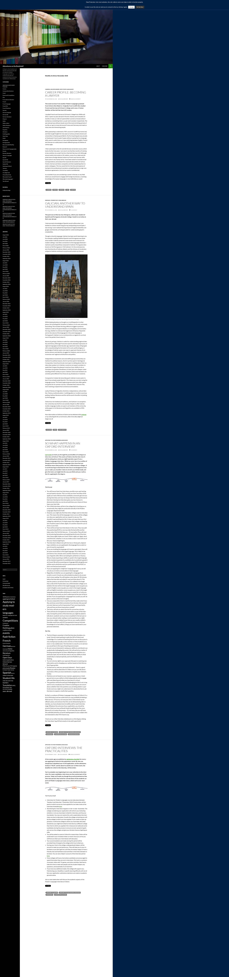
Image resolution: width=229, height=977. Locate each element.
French (55, 189)
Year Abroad (62, 200)
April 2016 (5, 501)
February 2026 (6, 247)
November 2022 (6, 331)
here (60, 806)
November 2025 (6, 254)
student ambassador (8, 675)
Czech (4, 93)
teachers (5, 683)
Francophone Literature (8, 99)
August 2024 (6, 286)
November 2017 (6, 460)
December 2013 (6, 561)
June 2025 (5, 265)
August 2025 (6, 260)
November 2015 (6, 512)
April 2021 (5, 372)
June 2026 (5, 239)
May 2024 (5, 293)
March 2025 (5, 271)
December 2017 (6, 458)
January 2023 (6, 327)
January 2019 (6, 430)
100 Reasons (6, 597)
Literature (5, 132)
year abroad (62, 429)
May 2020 (5, 396)
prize (4, 668)
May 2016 (5, 499)
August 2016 (6, 492)
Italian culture (6, 123)
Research (5, 147)
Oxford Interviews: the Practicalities (63, 749)
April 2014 (5, 552)
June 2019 (5, 419)
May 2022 (5, 344)
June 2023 (5, 316)
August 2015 (6, 518)
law (67, 189)
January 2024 (6, 301)
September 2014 (6, 542)
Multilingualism (6, 134)
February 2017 (6, 479)
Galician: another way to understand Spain (65, 204)
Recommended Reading (8, 144)
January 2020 (6, 404)
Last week (48, 454)
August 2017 (6, 466)
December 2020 (6, 381)
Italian (4, 121)
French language (6, 104)
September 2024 (6, 284)
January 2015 (6, 533)
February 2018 (6, 454)
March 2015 (5, 529)
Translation (5, 170)
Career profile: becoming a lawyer (65, 93)
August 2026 (6, 235)
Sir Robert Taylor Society (8, 669)
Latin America (6, 127)
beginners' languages (7, 615)
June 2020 (5, 393)
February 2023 (6, 325)
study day (5, 680)
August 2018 (6, 441)
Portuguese (5, 140)
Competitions (10, 620)
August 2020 (6, 389)
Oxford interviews (74, 734)
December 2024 (6, 278)
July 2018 (5, 443)
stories (12, 673)
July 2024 (5, 288)
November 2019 (6, 408)
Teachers (5, 168)
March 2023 (5, 323)
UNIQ (13, 685)
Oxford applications (60, 734)
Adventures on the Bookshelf (13, 66)
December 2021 (6, 355)
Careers (47, 89)
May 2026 (5, 241)
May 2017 (5, 473)
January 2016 (6, 507)
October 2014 (6, 539)
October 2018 (6, 436)
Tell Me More (140, 7)
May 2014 (5, 550)
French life (5, 106)
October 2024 (6, 282)
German (62, 189)
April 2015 (5, 527)
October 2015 (6, 514)
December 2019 (6, 406)
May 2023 (5, 318)
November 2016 (6, 486)
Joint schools (6, 651)
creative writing (7, 630)
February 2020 (6, 402)
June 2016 (5, 497)
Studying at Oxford (7, 166)
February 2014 (6, 557)
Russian (4, 151)
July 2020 (5, 391)
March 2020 (5, 400)
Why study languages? (67, 89)
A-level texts (12, 597)
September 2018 (6, 439)
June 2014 (5, 548)
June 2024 (5, 290)
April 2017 (5, 475)
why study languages (7, 689)
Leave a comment (76, 99)
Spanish (4, 157)
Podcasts (5, 666)
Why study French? (7, 177)
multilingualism (6, 655)
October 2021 (6, 359)
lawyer (73, 189)
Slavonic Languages (7, 155)
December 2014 (6, 535)
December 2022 (6, 329)
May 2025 (5, 267)
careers (49, 189)
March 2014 (5, 555)
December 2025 (6, 252)
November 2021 (6, 357)
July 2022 (5, 340)
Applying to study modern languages (56, 440)
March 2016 (5, 503)
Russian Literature (7, 153)
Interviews (50, 734)
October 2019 (6, 411)
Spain (55, 429)
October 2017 (6, 462)
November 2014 (6, 537)
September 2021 (6, 361)
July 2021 (5, 366)
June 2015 (5, 522)
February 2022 (6, 351)
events (6, 632)
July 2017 (5, 469)
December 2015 (6, 509)
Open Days (5, 136)
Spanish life (5, 159)
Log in (4, 579)
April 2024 (5, 295)
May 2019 (5, 421)
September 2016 (6, 490)
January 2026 (6, 250)
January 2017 (6, 482)
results (8, 668)
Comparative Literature (8, 91)
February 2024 (6, 299)
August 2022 (6, 338)
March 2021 (5, 374)
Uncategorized (54, 89)
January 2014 (6, 559)
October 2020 (6, 385)
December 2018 (6, 432)
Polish (4, 138)
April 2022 (5, 346)
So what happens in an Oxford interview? (62, 444)
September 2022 (6, 335)
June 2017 (5, 471)
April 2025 (5, 269)
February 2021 (6, 376)
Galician (49, 429)
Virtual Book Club (7, 174)
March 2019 (5, 426)
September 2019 (6, 413)
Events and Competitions (8, 95)
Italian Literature (6, 125)
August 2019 (6, 415)
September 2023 (6, 310)
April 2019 (5, 424)
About (98, 66)
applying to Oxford (52, 732)
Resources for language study (9, 149)
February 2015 (6, 531)
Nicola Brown (64, 99)
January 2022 (6, 353)
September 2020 (6, 387)
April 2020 (5, 398)
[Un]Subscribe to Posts (8, 587)
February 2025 (6, 273)
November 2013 (6, 563)
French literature (7, 108)
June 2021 (5, 368)
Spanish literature (7, 162)
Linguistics (11, 651)
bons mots (15, 615)
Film (4, 97)
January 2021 (6, 378)
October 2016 (6, 488)
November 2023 (6, 305)
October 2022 (6, 333)
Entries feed (5, 581)
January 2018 (6, 456)
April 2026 (5, 243)
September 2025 (6, 258)
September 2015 (6, 516)
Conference (5, 623)
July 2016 (5, 494)
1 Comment (74, 210)
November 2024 (6, 280)
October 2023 (6, 308)
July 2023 (5, 314)
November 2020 (6, 383)
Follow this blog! (6, 190)
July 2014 (5, 546)
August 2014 (6, 544)
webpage (83, 414)
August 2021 (6, 363)
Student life (54, 200)
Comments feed (6, 583)
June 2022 (5, 342)
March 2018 (5, 451)
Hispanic (47, 200)
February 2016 (6, 505)
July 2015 (5, 520)
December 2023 (6, 303)
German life (5, 114)
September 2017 (6, 464)
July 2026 (5, 237)
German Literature (7, 116)
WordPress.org (6, 585)
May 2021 (5, 370)
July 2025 (5, 262)
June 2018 (5, 445)
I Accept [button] (131, 7)
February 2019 (6, 428)
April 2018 (5, 449)
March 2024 (5, 297)
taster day (10, 680)
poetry (9, 666)
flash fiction (9, 636)
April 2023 (5, 320)
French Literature (6, 643)
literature (6, 653)
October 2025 (6, 256)
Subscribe (104, 66)
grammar (13, 646)
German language (7, 112)
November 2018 (6, 434)
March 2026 (5, 245)
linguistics (5, 129)
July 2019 (5, 417)
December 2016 (6, 484)
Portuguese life (6, 142)
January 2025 (6, 275)
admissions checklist (73, 759)
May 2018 (5, 447)
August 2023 (6, 312)
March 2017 (5, 477)
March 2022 (5, 348)
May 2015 (5, 524)
